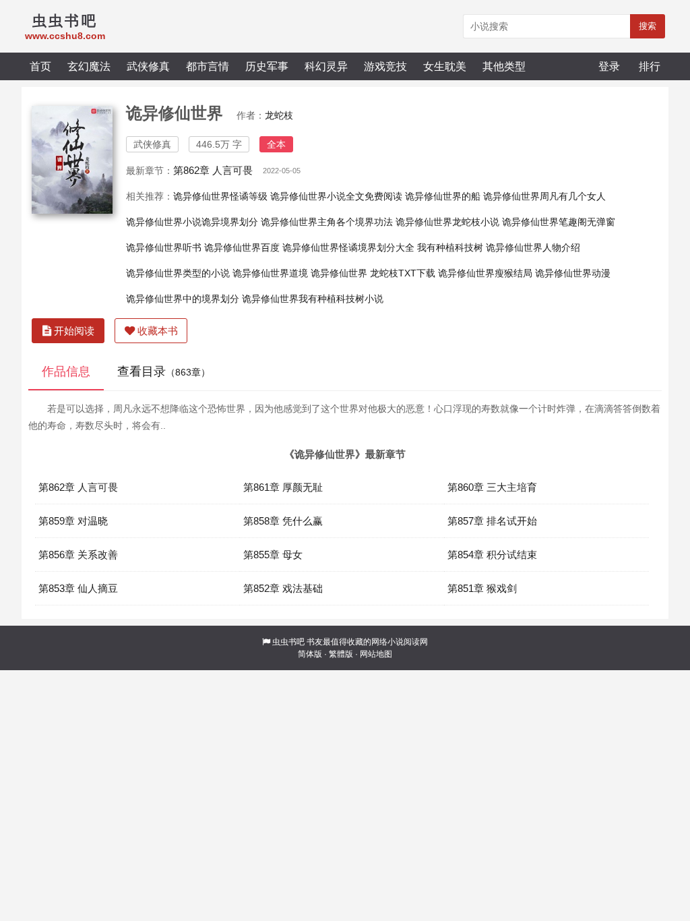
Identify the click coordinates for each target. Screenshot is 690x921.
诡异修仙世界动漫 (572, 273)
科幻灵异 (326, 66)
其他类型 (504, 66)
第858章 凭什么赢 (283, 521)
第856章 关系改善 (78, 554)
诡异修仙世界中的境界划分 (182, 298)
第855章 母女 (273, 554)
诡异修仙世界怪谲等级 (220, 196)
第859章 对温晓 (73, 521)
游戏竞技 (385, 66)
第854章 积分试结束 (492, 554)
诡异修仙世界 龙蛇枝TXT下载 (373, 273)
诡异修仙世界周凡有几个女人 (544, 196)
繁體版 (341, 654)
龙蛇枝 (279, 115)
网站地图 (376, 654)
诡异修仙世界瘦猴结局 (485, 273)
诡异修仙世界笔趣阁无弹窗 (558, 221)
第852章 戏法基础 (283, 588)
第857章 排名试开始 (492, 521)
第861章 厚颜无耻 (283, 487)
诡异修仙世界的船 (442, 196)
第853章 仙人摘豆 (78, 588)
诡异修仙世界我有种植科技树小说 (312, 298)
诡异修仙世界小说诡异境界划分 (192, 221)
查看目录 (163, 371)
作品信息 (66, 371)
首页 (40, 66)
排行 (649, 66)
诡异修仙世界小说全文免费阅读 (336, 196)
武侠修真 (148, 66)
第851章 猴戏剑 (482, 588)
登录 (609, 66)
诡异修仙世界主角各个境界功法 (327, 221)
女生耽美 (444, 66)
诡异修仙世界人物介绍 (533, 247)
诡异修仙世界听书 (163, 247)
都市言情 (207, 66)
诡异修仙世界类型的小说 (178, 273)
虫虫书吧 (288, 642)
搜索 (647, 26)
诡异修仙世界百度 (242, 247)
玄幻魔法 (89, 66)
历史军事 (266, 66)
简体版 (310, 654)
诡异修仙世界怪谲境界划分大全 (348, 247)
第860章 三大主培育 (492, 487)
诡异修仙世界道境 (270, 273)
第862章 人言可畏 (213, 170)
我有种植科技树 (450, 247)
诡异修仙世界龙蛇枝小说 (447, 221)
